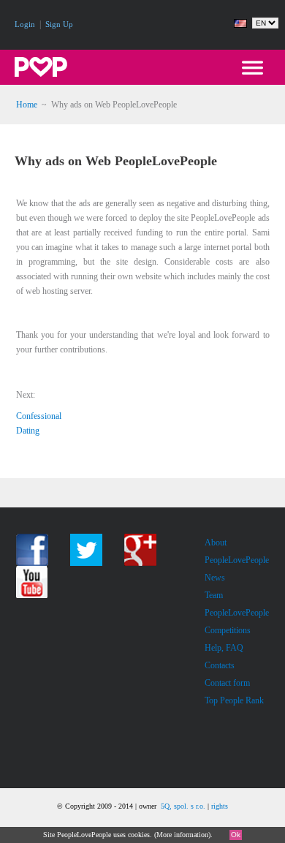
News (215, 577)
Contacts (220, 665)
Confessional (38, 416)
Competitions (228, 630)
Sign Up (59, 24)
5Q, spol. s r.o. (183, 806)
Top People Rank (234, 700)
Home (26, 104)
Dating (27, 431)
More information (182, 835)
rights (219, 806)
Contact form (227, 683)
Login (25, 24)
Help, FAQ (224, 648)
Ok (235, 835)
